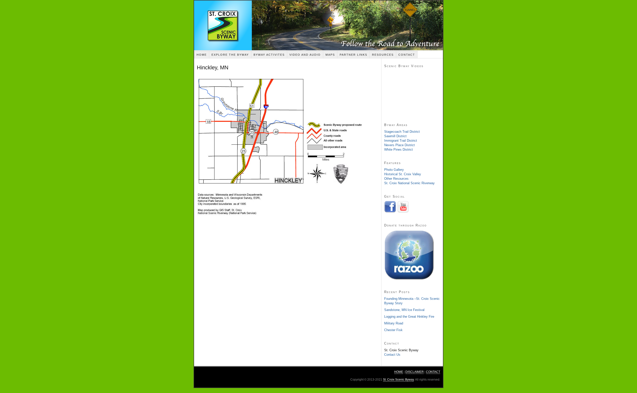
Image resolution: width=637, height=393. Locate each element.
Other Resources (396, 178)
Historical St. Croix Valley (402, 174)
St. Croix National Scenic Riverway (409, 183)
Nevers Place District (399, 145)
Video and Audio (305, 54)
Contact (406, 54)
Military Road (393, 323)
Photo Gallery (394, 170)
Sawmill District (395, 136)
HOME (398, 372)
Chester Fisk (393, 330)
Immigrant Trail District (400, 140)
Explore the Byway (230, 54)
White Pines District (398, 149)
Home (202, 54)
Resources (383, 54)
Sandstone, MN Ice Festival (404, 310)
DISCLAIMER (414, 372)
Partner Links (353, 54)
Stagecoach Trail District (402, 131)
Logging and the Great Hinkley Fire (409, 316)
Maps (330, 54)
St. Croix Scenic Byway (318, 25)
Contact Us (392, 354)
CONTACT (433, 372)
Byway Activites (269, 54)
